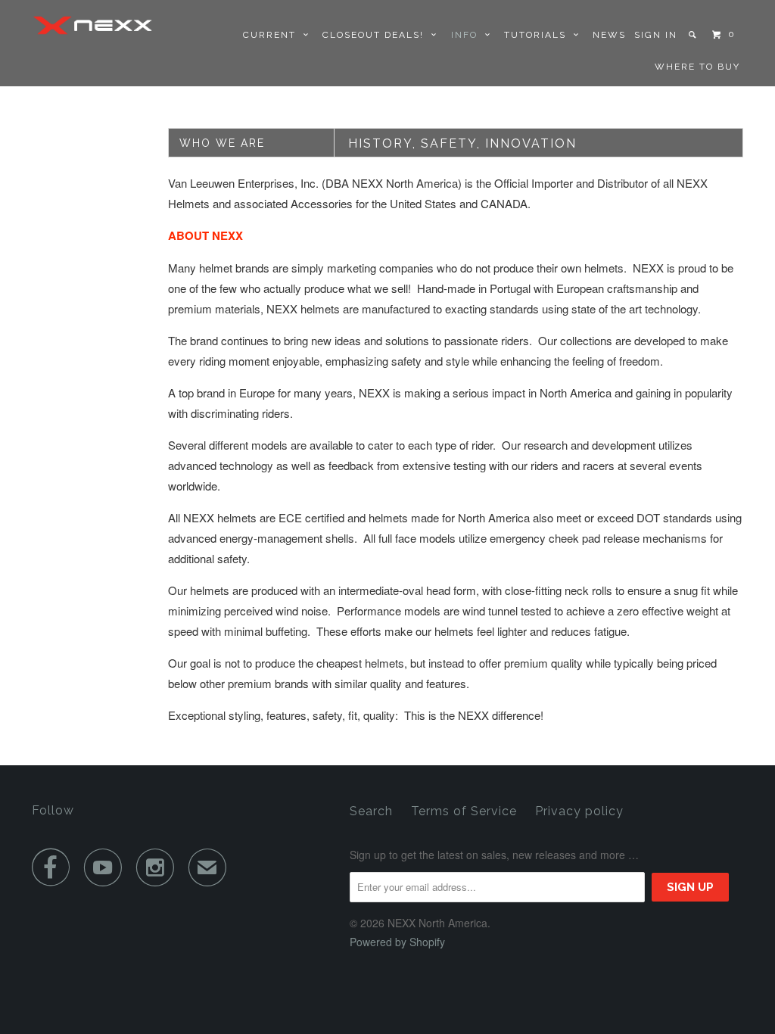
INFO (468, 35)
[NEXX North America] (92, 25)
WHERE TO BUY (697, 66)
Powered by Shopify (397, 941)
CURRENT (273, 35)
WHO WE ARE (222, 143)
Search (371, 811)
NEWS (609, 35)
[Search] (694, 35)
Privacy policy (579, 811)
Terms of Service (464, 811)
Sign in (655, 35)
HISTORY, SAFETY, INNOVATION (462, 143)
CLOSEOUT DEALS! (376, 35)
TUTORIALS (539, 35)
